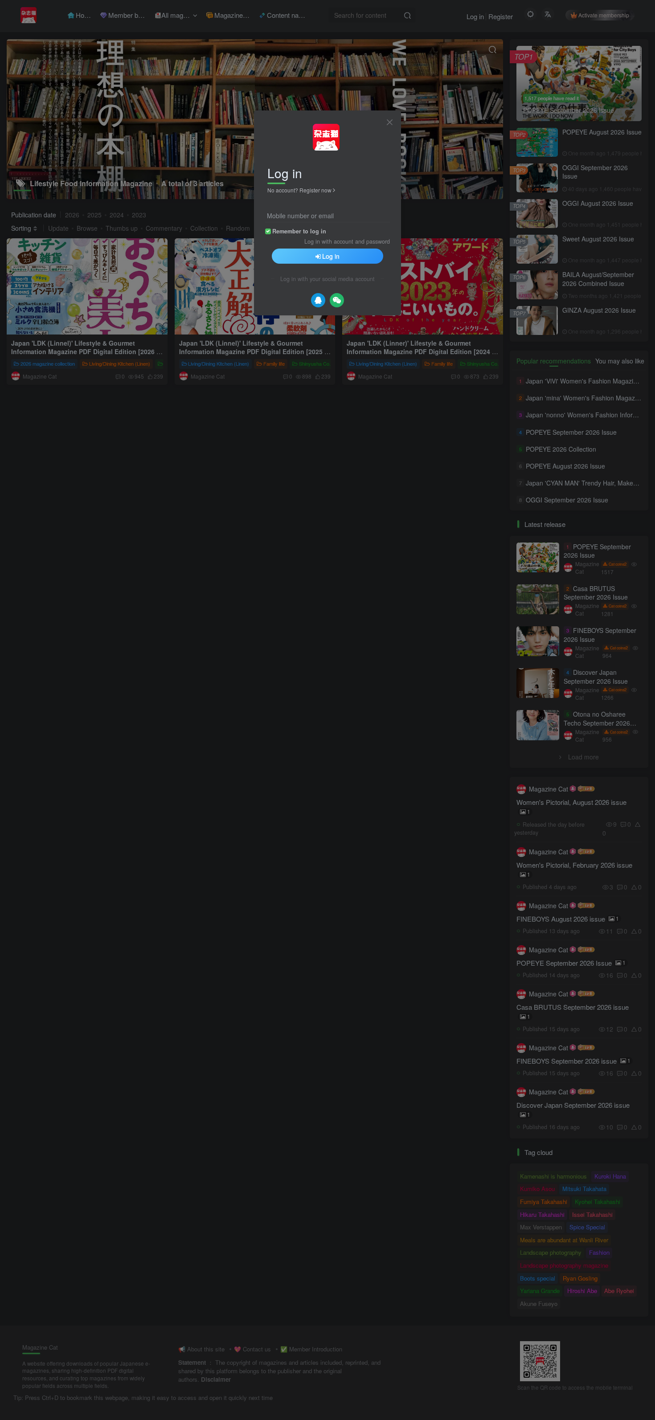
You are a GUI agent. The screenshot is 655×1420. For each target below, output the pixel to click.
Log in (331, 256)
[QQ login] (318, 300)
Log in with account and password (347, 241)
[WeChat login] (337, 300)
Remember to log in (299, 231)
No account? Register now (299, 190)
